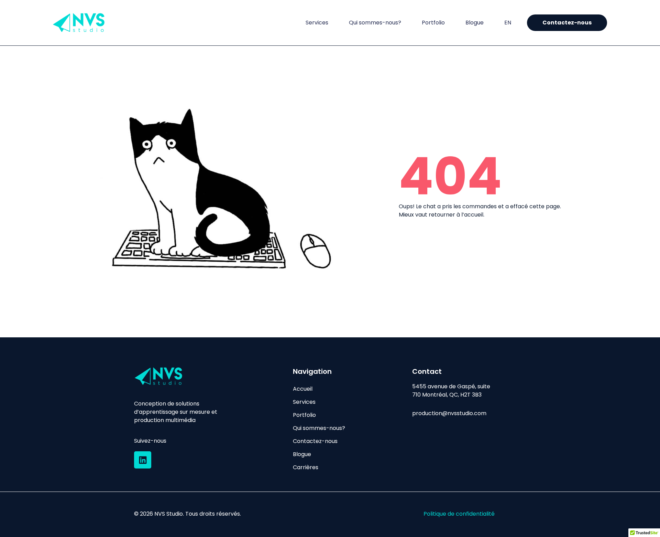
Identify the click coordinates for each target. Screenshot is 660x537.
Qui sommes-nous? (375, 22)
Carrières (305, 467)
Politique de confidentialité (459, 514)
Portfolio (433, 22)
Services (317, 22)
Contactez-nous (315, 441)
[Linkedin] (142, 459)
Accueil (302, 389)
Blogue (474, 22)
